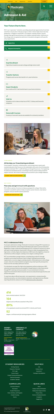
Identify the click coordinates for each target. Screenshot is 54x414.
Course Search (15, 373)
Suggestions (39, 399)
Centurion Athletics (15, 386)
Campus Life (15, 384)
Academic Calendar (15, 379)
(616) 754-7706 (19, 335)
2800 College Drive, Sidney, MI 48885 (9, 332)
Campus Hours (39, 369)
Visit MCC (39, 364)
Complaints (39, 397)
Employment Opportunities (39, 390)
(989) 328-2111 (7, 335)
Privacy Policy (39, 393)
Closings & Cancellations (39, 373)
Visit (16, 1)
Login (44, 1)
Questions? (39, 371)
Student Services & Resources (14, 375)
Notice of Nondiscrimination (39, 395)
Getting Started (15, 367)
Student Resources (14, 364)
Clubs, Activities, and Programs (14, 393)
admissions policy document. (34, 280)
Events (15, 397)
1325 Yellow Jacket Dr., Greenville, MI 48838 (21, 332)
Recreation (15, 388)
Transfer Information (15, 377)
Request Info (22, 1)
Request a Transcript (15, 369)
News (39, 386)
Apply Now (10, 1)
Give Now (30, 1)
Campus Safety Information (39, 388)
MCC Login (15, 371)
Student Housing (15, 395)
